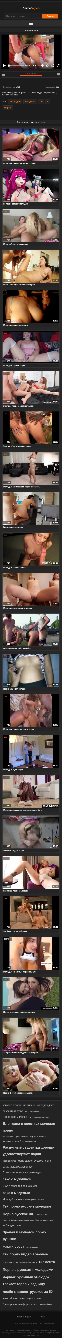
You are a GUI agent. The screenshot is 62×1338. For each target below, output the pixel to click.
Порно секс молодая (15, 1116)
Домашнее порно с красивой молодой (20, 1262)
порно (7, 107)
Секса (31, 8)
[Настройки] (47, 65)
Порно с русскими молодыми (28, 1270)
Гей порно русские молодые (27, 1206)
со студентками (32, 1111)
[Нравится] (4, 74)
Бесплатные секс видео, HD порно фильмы (36, 1323)
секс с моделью (16, 1193)
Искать (50, 16)
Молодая (15, 101)
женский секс (10, 1298)
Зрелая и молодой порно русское (24, 1235)
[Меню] (31, 23)
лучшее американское (39, 1117)
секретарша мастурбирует (18, 1166)
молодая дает (45, 1105)
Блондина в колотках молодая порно (29, 1127)
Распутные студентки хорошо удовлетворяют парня (28, 1150)
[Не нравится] (58, 74)
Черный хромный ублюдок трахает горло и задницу (26, 1280)
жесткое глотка (9, 1161)
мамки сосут (13, 1246)
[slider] (16, 65)
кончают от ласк (12, 1105)
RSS (43, 1317)
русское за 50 (41, 1292)
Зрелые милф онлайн (45, 1220)
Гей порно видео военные (25, 1254)
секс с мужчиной (17, 1179)
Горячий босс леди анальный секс (18, 1220)
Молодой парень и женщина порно (23, 1199)
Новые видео (24, 1317)
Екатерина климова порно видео (22, 1172)
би (41, 101)
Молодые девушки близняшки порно (19, 1141)
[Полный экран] (58, 65)
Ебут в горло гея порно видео (20, 1186)
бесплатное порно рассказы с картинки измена (24, 1136)
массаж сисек (32, 1247)
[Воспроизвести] (4, 65)
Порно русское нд (18, 1214)
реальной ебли (45, 1304)
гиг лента (47, 1262)
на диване (29, 1105)
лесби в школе (15, 1292)
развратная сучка (13, 1111)
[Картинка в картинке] (52, 65)
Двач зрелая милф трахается (20, 1304)
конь (19, 1225)
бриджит (30, 101)
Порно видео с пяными (30, 1299)
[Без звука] (34, 65)
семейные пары (42, 1214)
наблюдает (9, 1225)
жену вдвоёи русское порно (34, 1160)
